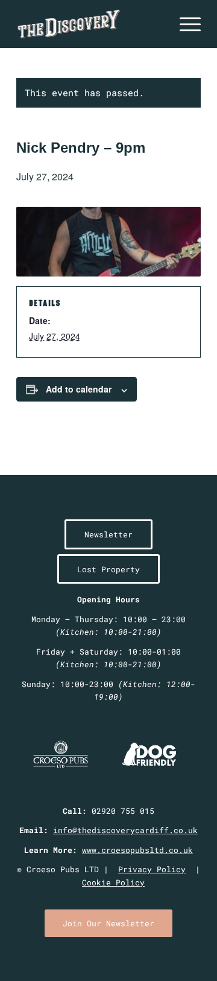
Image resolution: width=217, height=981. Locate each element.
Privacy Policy (152, 869)
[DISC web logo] (90, 24)
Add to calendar (79, 389)
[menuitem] (184, 24)
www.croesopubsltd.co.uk (137, 850)
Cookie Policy (113, 882)
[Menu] (184, 24)
